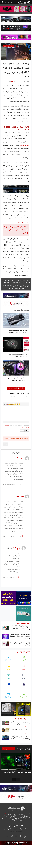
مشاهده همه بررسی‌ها (8, 749)
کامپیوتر (24, 660)
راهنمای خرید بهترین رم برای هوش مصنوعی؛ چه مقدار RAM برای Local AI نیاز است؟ (20, 636)
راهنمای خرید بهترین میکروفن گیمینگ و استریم (20, 644)
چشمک (20, 404)
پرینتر (23, 688)
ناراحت (17, 404)
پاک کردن (7, 404)
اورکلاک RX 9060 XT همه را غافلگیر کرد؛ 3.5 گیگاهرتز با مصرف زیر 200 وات (16, 70)
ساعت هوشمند (24, 697)
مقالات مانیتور (27, 733)
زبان (15, 404)
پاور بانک (8, 678)
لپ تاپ (8, 669)
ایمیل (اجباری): (12, 396)
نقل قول (5, 404)
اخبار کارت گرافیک (8, 46)
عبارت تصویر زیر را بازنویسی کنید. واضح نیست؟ (17, 426)
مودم (8, 688)
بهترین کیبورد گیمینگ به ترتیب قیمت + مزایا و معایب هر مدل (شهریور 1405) (20, 628)
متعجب (13, 404)
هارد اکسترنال (8, 697)
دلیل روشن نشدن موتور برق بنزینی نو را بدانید (19, 730)
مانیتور (23, 678)
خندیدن (9, 404)
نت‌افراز (5, 814)
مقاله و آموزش (27, 720)
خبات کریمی (26, 81)
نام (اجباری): (26, 396)
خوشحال (11, 404)
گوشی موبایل (8, 660)
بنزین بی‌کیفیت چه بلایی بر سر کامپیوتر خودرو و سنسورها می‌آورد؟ (19, 723)
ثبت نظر (5, 444)
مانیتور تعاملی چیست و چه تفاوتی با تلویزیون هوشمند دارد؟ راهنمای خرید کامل (20, 738)
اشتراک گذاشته (24, 145)
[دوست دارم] (22, 484)
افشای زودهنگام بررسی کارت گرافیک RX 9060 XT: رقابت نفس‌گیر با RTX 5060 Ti (16, 230)
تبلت (23, 669)
